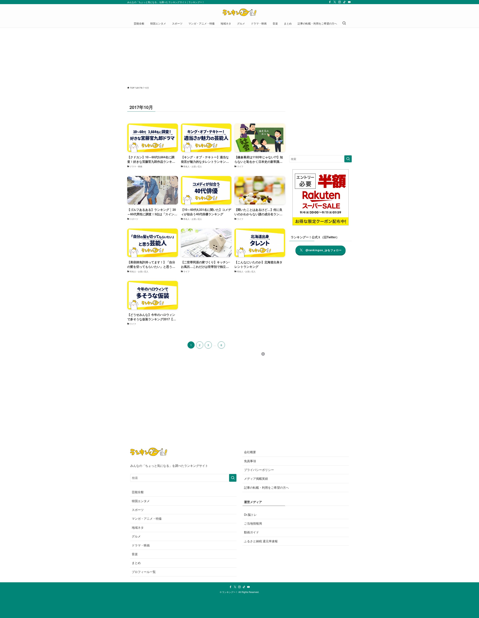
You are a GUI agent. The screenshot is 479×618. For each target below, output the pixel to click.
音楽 (135, 554)
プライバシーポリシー (259, 470)
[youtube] (349, 2)
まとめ (136, 563)
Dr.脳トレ (250, 514)
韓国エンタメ (141, 501)
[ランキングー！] (239, 12)
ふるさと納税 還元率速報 (261, 541)
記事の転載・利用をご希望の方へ (266, 487)
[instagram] (339, 2)
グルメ (136, 536)
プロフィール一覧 (144, 572)
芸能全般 (138, 492)
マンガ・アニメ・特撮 (147, 518)
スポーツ (138, 510)
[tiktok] (344, 2)
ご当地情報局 (253, 523)
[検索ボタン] (344, 23)
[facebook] (329, 2)
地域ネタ (138, 527)
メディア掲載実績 (256, 478)
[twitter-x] (334, 2)
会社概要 (250, 452)
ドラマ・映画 (141, 545)
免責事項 (250, 461)
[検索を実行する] (348, 158)
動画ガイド (251, 532)
